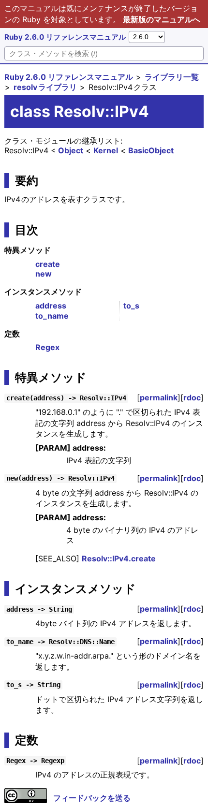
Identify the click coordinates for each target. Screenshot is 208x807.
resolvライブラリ (45, 87)
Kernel (105, 150)
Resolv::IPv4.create (119, 558)
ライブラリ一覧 (172, 77)
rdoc (192, 397)
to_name (52, 316)
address (50, 305)
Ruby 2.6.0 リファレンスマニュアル (65, 37)
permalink (159, 397)
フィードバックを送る (92, 798)
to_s (131, 305)
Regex (47, 347)
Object (70, 150)
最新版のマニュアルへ (161, 19)
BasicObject (151, 150)
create (47, 264)
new (43, 274)
